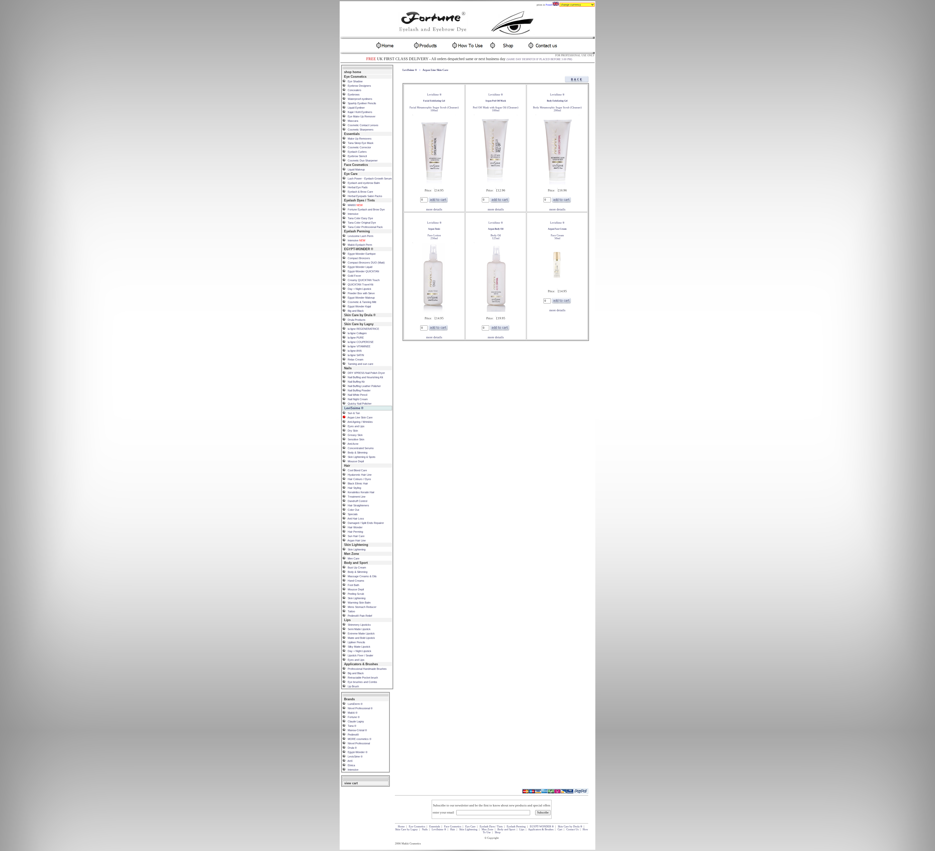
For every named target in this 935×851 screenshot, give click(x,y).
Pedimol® (352, 734)
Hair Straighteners (357, 505)
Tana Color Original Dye (361, 222)
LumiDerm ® (354, 703)
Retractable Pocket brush (362, 677)
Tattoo (350, 611)
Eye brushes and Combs (361, 682)
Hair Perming (354, 531)
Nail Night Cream (357, 399)
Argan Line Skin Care (359, 417)
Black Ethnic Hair (357, 483)
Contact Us (572, 829)
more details (434, 209)
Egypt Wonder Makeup (360, 297)
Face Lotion (434, 234)
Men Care (352, 558)
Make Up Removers (359, 138)
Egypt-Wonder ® (356, 752)
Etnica (350, 765)
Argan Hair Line (356, 540)
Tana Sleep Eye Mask (360, 143)
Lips (521, 829)
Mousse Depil (355, 461)
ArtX (349, 760)
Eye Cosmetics (417, 826)
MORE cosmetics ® (358, 739)
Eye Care (470, 826)
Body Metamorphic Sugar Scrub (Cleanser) (557, 106)
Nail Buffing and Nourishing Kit (364, 377)
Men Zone (487, 829)
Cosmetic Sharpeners (360, 129)
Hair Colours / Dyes (358, 479)
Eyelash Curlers (356, 151)
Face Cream (557, 234)
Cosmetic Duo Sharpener (362, 160)
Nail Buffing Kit (355, 381)
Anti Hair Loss (355, 518)
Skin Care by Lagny (406, 829)
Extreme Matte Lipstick (360, 633)
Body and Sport (506, 829)
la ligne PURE (355, 337)
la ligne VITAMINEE (358, 346)
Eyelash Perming (516, 826)
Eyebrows (353, 94)
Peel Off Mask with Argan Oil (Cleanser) (495, 106)
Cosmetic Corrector (358, 147)
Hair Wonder (354, 527)
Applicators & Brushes (540, 829)
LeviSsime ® (409, 69)
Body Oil (496, 234)
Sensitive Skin (355, 439)
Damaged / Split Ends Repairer (365, 522)
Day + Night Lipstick (358, 288)
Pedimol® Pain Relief (359, 615)
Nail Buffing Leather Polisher (363, 386)
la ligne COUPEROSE (360, 341)
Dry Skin (352, 430)
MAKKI (354, 205)
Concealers (353, 90)
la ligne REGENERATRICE (362, 328)
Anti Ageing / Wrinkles (359, 421)
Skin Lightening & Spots (360, 456)
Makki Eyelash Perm (359, 244)
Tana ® (351, 725)
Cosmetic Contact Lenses (362, 125)
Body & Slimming (356, 452)
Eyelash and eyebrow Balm (363, 182)
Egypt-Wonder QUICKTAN (362, 271)
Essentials (434, 826)
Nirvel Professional (358, 743)
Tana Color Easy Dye (359, 218)
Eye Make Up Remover (360, 116)
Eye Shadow (354, 81)
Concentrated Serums (360, 448)
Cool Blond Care (356, 470)
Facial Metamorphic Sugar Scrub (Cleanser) (434, 106)
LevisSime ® (354, 756)
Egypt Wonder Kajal (358, 306)
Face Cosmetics (452, 826)
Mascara (352, 120)
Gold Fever (353, 275)
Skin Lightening (355, 549)
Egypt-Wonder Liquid (359, 266)
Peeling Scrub (355, 593)
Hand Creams (355, 580)
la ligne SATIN (355, 355)
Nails (425, 829)
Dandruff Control (356, 501)
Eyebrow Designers (358, 85)
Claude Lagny (355, 721)
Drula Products (355, 319)
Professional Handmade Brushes (366, 668)
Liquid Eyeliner (355, 107)
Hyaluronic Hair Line (359, 474)
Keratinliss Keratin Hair (360, 492)
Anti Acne (352, 443)
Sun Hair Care (355, 536)
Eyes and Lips (355, 426)
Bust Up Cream (356, 567)
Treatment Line (355, 496)
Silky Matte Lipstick (358, 646)
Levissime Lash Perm (359, 236)
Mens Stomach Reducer (361, 606)
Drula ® (351, 747)
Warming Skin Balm (358, 602)
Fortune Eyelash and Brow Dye (365, 209)
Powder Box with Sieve (360, 293)
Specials (352, 514)
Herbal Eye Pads (357, 187)
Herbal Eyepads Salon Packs (364, 196)
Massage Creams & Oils (361, 576)
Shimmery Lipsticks (358, 624)
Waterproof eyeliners (359, 98)
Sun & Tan (353, 413)
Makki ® (351, 712)
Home (401, 826)
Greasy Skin (354, 435)
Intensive (352, 213)
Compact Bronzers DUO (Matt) (365, 262)
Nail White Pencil (356, 394)
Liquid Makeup (355, 169)
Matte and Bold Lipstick (360, 637)
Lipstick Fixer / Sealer (359, 655)
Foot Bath (352, 585)
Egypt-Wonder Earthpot (360, 253)
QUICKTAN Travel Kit (359, 284)
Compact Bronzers (358, 258)
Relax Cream (354, 359)
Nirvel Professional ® (359, 708)
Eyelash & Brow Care (359, 191)
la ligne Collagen (356, 333)
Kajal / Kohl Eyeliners (359, 112)
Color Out (352, 509)
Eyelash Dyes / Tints (491, 826)
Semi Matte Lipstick (358, 629)
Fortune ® (353, 717)
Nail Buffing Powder (358, 390)
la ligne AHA (354, 350)
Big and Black (355, 310)
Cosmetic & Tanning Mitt (361, 302)
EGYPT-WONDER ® (542, 826)
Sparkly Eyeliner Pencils (361, 103)
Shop (498, 832)
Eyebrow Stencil (356, 156)
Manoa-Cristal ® (356, 730)
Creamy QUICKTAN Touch (363, 280)
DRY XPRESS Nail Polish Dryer (365, 372)
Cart (560, 829)
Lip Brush (352, 686)
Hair (452, 829)
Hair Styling (353, 487)
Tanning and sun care (359, 363)
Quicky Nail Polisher (359, 403)
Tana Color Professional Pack (364, 227)
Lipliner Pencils (355, 642)
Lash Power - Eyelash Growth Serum (369, 178)
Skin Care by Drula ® (570, 826)
